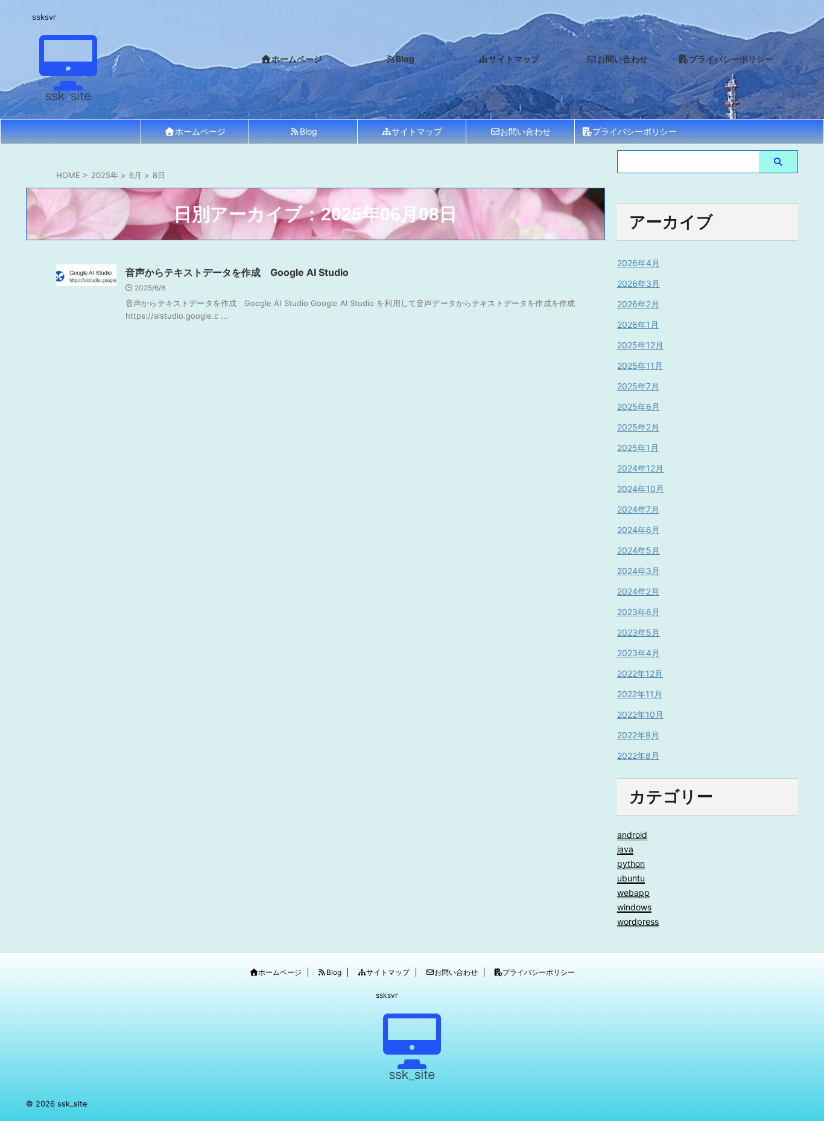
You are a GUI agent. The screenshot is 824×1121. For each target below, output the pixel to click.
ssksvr (387, 995)
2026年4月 (638, 263)
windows (634, 907)
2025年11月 (640, 365)
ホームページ (200, 131)
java (625, 849)
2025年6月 (638, 406)
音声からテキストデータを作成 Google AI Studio (237, 272)
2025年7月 (638, 386)
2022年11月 (639, 694)
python (631, 863)
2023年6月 (638, 612)
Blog (308, 131)
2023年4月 (638, 653)
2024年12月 (640, 468)
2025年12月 (640, 345)
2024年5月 (638, 550)
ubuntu (631, 878)
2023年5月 (638, 632)
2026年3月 (638, 283)
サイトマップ (416, 131)
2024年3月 (638, 571)
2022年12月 (640, 673)
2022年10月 (640, 714)
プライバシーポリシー (634, 131)
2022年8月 (638, 755)
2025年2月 (638, 427)
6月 (135, 175)
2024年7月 (638, 509)
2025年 (104, 175)
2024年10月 (640, 489)
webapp (633, 892)
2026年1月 (638, 324)
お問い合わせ (525, 131)
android (632, 834)
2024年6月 (638, 530)
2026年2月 (638, 304)
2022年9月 (638, 735)
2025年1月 (638, 447)
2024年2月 (638, 591)
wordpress (638, 921)
